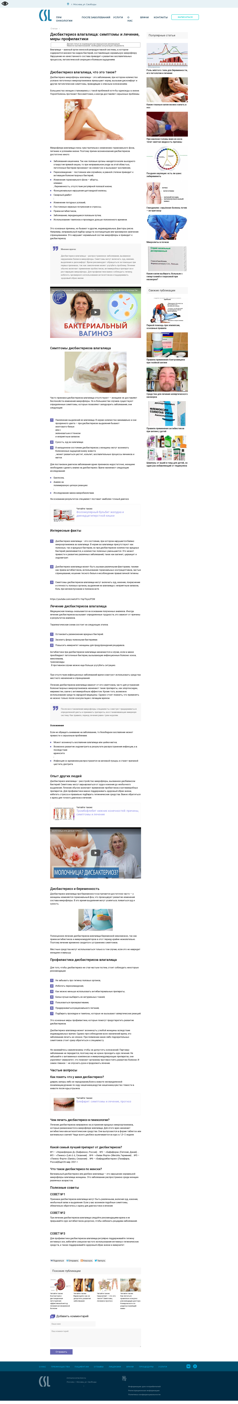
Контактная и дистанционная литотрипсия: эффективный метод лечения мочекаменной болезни (60, 1302)
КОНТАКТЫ (161, 17)
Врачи (130, 1366)
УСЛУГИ (118, 17)
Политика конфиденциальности (144, 1394)
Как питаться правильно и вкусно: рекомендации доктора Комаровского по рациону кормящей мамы (130, 1302)
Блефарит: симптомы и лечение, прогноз (103, 1101)
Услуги (162, 1366)
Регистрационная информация (143, 1390)
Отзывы (98, 1366)
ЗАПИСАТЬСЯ (185, 17)
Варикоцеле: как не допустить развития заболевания (82, 1298)
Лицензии (115, 1366)
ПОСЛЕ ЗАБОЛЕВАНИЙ (96, 17)
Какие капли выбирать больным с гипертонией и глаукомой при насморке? (165, 276)
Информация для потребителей (144, 1386)
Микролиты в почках (158, 242)
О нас (42, 1366)
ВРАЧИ (144, 17)
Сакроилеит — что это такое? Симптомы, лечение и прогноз (106, 1298)
